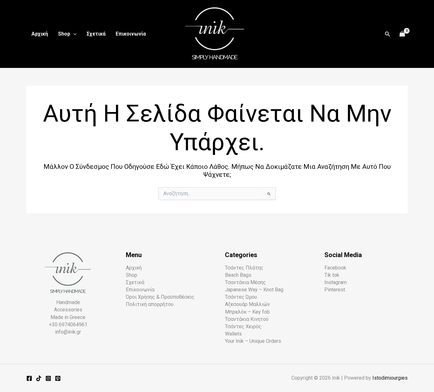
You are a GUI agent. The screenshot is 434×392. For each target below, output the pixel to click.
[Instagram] (48, 378)
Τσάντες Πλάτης (244, 268)
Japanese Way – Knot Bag (254, 290)
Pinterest (334, 290)
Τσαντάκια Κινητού (246, 319)
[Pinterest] (58, 378)
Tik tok (331, 275)
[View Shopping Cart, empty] (402, 34)
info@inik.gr (68, 332)
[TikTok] (39, 378)
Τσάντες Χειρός (243, 326)
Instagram (335, 282)
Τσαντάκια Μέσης (245, 282)
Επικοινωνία (131, 34)
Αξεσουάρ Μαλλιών (247, 304)
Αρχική (39, 34)
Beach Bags (238, 275)
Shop (64, 34)
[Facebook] (29, 378)
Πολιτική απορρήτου (149, 304)
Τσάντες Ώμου (241, 297)
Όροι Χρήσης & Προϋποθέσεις (160, 297)
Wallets (233, 334)
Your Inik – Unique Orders (253, 341)
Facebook (335, 268)
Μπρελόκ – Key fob (247, 312)
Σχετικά (96, 34)
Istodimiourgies (390, 378)
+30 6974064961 (68, 325)
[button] (73, 34)
